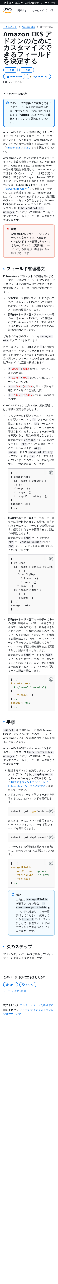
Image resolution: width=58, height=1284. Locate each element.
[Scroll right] (46, 10)
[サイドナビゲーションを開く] (5, 19)
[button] (15, 93)
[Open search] (52, 10)
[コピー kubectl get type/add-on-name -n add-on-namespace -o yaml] (51, 811)
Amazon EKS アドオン (18, 147)
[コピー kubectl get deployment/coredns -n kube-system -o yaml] (51, 837)
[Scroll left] (15, 10)
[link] (47, 26)
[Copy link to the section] (4, 268)
